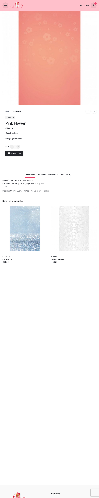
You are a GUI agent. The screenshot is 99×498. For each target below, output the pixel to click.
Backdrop (18, 139)
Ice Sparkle (7, 259)
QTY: (7, 147)
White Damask (57, 259)
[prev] (88, 111)
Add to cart (7, 264)
